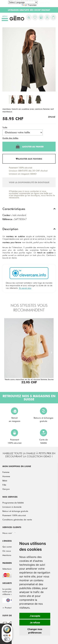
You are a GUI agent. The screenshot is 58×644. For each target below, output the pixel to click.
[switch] (7, 639)
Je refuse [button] (35, 622)
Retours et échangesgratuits (43, 419)
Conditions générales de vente (17, 519)
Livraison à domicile (11, 507)
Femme (5, 472)
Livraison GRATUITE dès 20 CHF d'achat (28, 170)
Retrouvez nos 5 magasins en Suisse (29, 397)
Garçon (6, 489)
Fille (4, 484)
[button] (29, 209)
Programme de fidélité (13, 502)
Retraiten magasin (14, 419)
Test (21, 138)
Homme (6, 476)
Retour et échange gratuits (15, 511)
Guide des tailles (10, 138)
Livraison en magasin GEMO (22, 173)
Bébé (4, 480)
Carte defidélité (43, 441)
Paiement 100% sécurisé (20, 167)
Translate (32, 5)
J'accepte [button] (35, 615)
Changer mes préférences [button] (34, 631)
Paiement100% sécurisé (14, 441)
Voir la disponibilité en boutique (29, 182)
